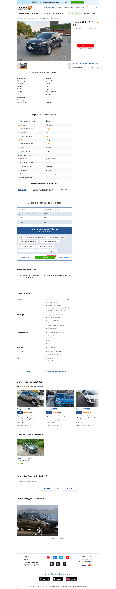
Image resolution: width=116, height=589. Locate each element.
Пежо (29, 18)
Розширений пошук (49, 7)
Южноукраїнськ (44, 18)
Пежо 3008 (35, 18)
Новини (86, 13)
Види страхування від (80, 63)
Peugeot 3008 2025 (53, 409)
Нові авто (35, 13)
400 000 (73, 7)
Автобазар (20, 18)
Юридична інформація (31, 565)
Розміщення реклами (31, 562)
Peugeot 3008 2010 (24, 409)
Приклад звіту (25, 257)
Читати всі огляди (57, 538)
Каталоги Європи (58, 13)
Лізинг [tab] (69, 488)
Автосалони (46, 13)
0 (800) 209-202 (86, 556)
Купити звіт (48, 257)
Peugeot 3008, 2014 (24, 458)
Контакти (27, 559)
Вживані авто (23, 13)
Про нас (26, 556)
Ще (94, 13)
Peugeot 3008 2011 (83, 409)
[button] (95, 408)
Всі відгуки (75, 13)
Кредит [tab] (46, 488)
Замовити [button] (77, 2)
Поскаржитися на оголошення (55, 371)
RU (96, 7)
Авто (25, 18)
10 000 (82, 7)
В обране (27, 371)
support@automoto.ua (84, 561)
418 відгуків (40, 386)
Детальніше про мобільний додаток (58, 574)
